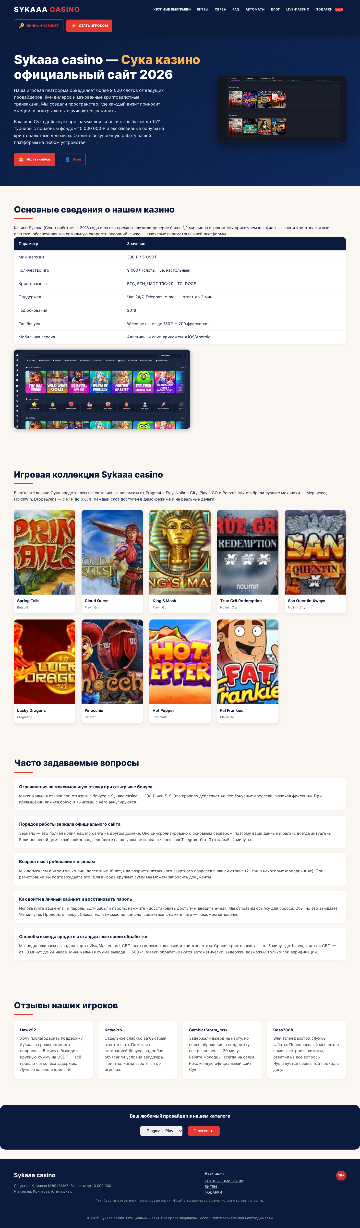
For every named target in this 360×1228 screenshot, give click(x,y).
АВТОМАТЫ (255, 9)
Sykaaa (47, 9)
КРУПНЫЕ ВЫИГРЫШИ (172, 9)
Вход (73, 159)
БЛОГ (275, 9)
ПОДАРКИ (329, 9)
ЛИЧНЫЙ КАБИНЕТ (39, 26)
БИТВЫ (202, 9)
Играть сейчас (34, 159)
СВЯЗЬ (220, 9)
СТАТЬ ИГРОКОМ (89, 26)
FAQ (235, 9)
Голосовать (203, 1131)
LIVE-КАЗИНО (298, 9)
